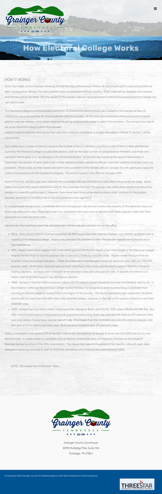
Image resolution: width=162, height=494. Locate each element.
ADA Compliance (89, 476)
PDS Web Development (70, 476)
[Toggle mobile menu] (155, 8)
